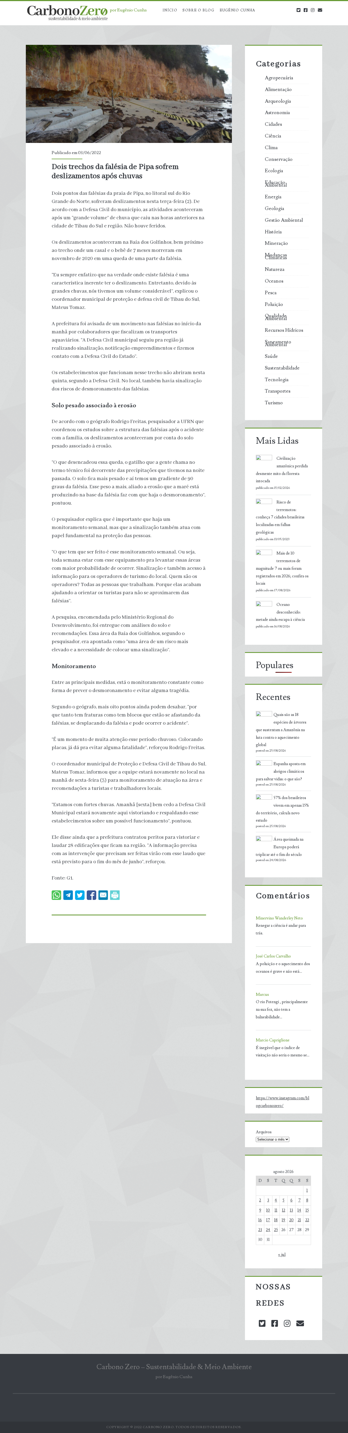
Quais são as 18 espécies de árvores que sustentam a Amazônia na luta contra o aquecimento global (281, 729)
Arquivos (264, 1132)
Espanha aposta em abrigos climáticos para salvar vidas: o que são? (281, 771)
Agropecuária (279, 78)
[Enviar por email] (103, 895)
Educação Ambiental (276, 184)
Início (170, 10)
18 (276, 1220)
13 (291, 1210)
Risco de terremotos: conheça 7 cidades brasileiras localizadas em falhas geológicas (280, 517)
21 (299, 1220)
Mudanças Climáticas (276, 256)
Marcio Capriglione (273, 1040)
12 (283, 1210)
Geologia (274, 208)
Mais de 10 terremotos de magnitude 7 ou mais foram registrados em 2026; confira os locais (282, 568)
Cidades (273, 124)
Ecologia (274, 171)
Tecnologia (276, 379)
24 (268, 1229)
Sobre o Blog (198, 10)
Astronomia (277, 112)
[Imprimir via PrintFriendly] (115, 895)
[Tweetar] (80, 895)
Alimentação (278, 89)
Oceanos (274, 281)
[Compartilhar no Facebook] (91, 895)
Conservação (279, 159)
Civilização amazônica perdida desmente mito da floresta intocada (282, 470)
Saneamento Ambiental (278, 343)
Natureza (274, 269)
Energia (273, 197)
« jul (281, 1254)
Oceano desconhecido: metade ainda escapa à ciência (280, 612)
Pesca (270, 293)
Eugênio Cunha (237, 10)
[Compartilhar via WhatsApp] (56, 895)
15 (307, 1210)
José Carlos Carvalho (273, 956)
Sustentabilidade (282, 368)
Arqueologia (278, 101)
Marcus (262, 994)
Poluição (274, 304)
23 (260, 1229)
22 (307, 1220)
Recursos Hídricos (284, 330)
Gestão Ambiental (284, 220)
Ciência (273, 136)
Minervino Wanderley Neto (279, 918)
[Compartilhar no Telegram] (68, 895)
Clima (271, 147)
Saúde (271, 356)
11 (276, 1210)
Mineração (276, 243)
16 (260, 1220)
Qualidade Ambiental (276, 317)
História (273, 232)
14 (299, 1210)
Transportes (277, 391)
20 (291, 1220)
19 (283, 1220)
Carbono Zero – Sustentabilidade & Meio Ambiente (174, 1367)
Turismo (274, 403)
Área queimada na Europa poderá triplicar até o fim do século (279, 847)
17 (268, 1220)
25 (276, 1229)
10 (268, 1210)
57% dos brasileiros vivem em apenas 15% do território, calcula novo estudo (282, 809)
